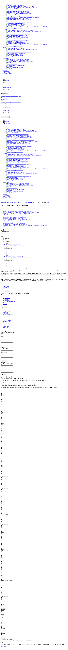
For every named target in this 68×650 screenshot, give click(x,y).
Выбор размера (6, 72)
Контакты (5, 74)
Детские (5, 47)
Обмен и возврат (7, 323)
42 (6, 250)
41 (6, 249)
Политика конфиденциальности (10, 325)
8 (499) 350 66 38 (7, 87)
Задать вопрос (6, 291)
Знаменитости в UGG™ (8, 314)
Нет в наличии (6, 245)
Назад (47, 202)
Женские (5, 2)
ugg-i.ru (5, 288)
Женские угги (6, 296)
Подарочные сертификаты (9, 301)
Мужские (5, 29)
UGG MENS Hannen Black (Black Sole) (19, 245)
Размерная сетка (6, 313)
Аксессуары (6, 58)
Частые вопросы (7, 320)
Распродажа (6, 71)
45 (6, 254)
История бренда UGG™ (8, 311)
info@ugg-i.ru (6, 287)
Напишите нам (6, 321)
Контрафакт (6, 312)
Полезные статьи (7, 309)
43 (6, 251)
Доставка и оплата (7, 73)
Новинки (5, 70)
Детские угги (6, 299)
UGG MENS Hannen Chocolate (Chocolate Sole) (20, 257)
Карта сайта (6, 326)
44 (6, 253)
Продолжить (3, 646)
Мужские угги (6, 298)
